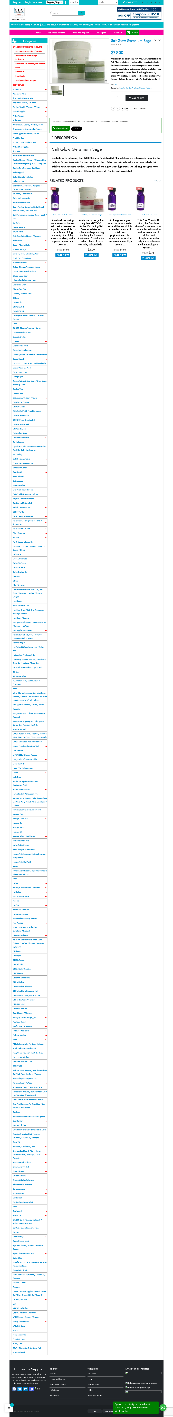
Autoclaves (16, 151)
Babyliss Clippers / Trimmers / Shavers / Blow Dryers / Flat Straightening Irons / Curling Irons (29, 162)
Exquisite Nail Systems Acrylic (23, 498)
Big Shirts (16, 223)
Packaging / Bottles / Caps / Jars (24, 1017)
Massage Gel (17, 823)
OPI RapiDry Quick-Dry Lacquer (24, 1000)
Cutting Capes (18, 376)
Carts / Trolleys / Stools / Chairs (24, 271)
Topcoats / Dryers (19, 1282)
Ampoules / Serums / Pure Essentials (28, 51)
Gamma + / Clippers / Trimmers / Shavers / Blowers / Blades (29, 548)
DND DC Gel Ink (19, 406)
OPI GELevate (18, 973)
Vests (14, 1304)
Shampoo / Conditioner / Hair (24, 1146)
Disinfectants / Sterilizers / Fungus (25, 398)
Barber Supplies (18, 181)
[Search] (81, 13)
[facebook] (14, 1389)
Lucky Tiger (17, 777)
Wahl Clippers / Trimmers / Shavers (26, 1317)
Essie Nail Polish (19, 485)
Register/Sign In (54, 2)
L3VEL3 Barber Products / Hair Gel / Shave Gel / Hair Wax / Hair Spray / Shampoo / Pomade (30, 735)
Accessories (17, 89)
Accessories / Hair (19, 94)
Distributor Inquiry (95, 1395)
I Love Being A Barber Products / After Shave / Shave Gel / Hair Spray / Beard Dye (29, 661)
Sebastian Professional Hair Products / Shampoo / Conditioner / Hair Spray (26, 1136)
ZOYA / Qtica (18, 1343)
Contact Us (117, 32)
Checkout (92, 1374)
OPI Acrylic (17, 955)
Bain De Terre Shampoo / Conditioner (26, 168)
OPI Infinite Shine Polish (21, 977)
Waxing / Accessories (21, 1321)
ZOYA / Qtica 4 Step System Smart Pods (27, 1348)
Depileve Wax (18, 389)
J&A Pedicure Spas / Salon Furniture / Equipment (26, 682)
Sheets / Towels (18, 1171)
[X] (147, 2)
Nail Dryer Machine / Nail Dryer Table (26, 887)
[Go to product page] (91, 199)
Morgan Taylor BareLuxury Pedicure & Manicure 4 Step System (29, 856)
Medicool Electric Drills (21, 840)
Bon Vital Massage (19, 249)
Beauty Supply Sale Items (21, 202)
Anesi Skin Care (18, 138)
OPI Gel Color (18, 964)
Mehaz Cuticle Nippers (21, 845)
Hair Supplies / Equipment (22, 630)
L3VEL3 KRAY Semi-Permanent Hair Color (27, 741)
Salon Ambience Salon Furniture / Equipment (29, 1116)
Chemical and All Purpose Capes (24, 280)
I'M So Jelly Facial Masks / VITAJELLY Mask (27, 667)
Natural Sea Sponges (20, 914)
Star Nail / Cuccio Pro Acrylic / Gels (26, 1228)
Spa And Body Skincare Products (140, 88)
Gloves (15, 581)
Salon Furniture (18, 1121)
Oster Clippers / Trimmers (22, 1013)
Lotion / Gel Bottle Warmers (23, 768)
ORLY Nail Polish (19, 1004)
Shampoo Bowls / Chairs (22, 1162)
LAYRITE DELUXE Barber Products (25, 755)
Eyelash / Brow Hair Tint (21, 507)
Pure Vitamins (20, 76)
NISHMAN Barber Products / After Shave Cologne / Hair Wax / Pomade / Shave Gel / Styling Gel (29, 943)
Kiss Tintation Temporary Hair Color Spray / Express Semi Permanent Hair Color (28, 723)
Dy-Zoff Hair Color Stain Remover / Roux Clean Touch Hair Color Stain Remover (29, 448)
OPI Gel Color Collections (22, 969)
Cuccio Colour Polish (20, 345)
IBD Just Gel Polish (19, 676)
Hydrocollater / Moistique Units (24, 655)
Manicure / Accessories (21, 789)
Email (127, 109)
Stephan (15, 1232)
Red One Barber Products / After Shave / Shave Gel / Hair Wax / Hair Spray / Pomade (29, 1072)
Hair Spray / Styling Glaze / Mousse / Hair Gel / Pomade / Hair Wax (29, 624)
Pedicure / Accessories (21, 1030)
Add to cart (138, 98)
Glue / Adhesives (19, 585)
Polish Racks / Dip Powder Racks (24, 1048)
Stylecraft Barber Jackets (21, 1241)
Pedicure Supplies (19, 1035)
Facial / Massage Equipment (23, 516)
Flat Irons (16, 537)
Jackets (15, 688)
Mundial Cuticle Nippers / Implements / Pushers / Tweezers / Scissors (30, 872)
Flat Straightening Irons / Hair (23, 542)
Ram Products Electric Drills (22, 1061)
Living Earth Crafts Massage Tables (25, 759)
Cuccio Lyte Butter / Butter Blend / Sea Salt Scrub (30, 354)
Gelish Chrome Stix (19, 558)
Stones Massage (18, 1236)
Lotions (15, 772)
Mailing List (101, 32)
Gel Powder (17, 554)
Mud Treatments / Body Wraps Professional (26, 57)
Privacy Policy (94, 1384)
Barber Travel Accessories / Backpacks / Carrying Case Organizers (27, 187)
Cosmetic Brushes (19, 337)
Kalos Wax (16, 709)
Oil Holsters (17, 951)
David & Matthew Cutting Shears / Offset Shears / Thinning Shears (29, 383)
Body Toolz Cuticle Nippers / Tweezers (26, 236)
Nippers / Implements (20, 935)
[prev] (155, 40)
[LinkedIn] (155, 2)
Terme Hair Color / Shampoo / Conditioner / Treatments (29, 1276)
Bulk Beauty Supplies (20, 262)
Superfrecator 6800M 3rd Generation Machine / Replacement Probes (30, 1264)
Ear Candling (17, 454)
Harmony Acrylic (19, 642)
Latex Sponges (18, 750)
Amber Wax (17, 120)
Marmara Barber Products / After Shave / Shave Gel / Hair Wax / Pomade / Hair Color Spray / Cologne (30, 802)
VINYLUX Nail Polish (20, 1308)
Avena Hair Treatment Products (23, 155)
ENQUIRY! (77, 129)
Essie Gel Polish (18, 476)
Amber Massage (18, 116)
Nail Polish (17, 892)
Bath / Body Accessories (21, 198)
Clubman (16, 298)
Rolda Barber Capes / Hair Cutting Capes (27, 1087)
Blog (90, 1390)
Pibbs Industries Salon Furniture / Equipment (28, 1044)
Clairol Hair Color (19, 284)
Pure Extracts (19, 71)
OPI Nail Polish (18, 982)
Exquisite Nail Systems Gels (22, 503)
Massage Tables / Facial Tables (24, 836)
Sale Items (16, 1112)
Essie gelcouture (18, 481)
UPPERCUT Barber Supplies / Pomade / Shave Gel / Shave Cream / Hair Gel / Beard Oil (29, 1293)
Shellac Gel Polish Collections (23, 1180)
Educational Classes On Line (23, 463)
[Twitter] (19, 1389)
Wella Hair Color (19, 1326)
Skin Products (18, 1198)
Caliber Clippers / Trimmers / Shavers (26, 267)
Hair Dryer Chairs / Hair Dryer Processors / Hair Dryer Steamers (28, 612)
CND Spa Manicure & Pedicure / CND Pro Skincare (28, 317)
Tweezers (16, 1287)
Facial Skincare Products (21, 528)
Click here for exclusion (67, 24)
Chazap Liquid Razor (20, 276)
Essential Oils (17, 472)
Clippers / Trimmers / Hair (22, 293)
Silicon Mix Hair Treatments (22, 1184)
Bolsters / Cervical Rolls (21, 245)
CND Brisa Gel (18, 307)
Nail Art (15, 883)
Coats (15, 323)
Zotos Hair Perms (19, 1339)
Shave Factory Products (21, 1167)
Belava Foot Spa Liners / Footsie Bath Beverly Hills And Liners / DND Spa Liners (28, 209)
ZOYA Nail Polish (19, 1352)
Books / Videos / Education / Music (26, 254)
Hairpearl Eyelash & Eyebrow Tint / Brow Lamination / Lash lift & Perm (27, 636)
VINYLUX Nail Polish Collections (24, 1312)
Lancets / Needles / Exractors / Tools (26, 746)
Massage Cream (18, 814)
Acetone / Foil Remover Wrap (23, 98)
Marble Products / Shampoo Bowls (25, 794)
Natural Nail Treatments (21, 909)
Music (15, 878)
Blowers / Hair (18, 231)
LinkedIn (123, 109)
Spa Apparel (17, 1211)
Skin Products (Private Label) (23, 1202)
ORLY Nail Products (20, 1008)
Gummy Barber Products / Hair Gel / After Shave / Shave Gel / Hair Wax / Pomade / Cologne (28, 593)
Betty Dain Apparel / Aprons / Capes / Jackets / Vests (30, 217)
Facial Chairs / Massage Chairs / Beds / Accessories (27, 522)
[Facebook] (143, 2)
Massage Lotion (18, 827)
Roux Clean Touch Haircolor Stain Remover (28, 1099)
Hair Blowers (17, 601)
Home (38, 32)
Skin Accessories (19, 1189)
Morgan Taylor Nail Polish (22, 862)
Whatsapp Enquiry (62, 128)
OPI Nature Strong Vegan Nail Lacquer (26, 995)
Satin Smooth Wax (19, 1125)
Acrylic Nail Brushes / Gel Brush (24, 102)
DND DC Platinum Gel (21, 424)
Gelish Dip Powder (19, 563)
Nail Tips (16, 905)
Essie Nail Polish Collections (23, 490)
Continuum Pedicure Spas (22, 332)
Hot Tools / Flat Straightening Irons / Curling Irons (28, 649)
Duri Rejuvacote (18, 442)
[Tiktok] (159, 2)
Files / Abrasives (19, 533)
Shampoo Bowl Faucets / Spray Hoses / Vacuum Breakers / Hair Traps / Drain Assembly (27, 1154)
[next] (159, 40)
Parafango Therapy (19, 1022)
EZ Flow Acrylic (18, 512)
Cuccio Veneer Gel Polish (22, 368)
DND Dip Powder (19, 429)
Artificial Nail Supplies (21, 147)
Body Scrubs (123, 88)
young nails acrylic (19, 1335)
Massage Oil (17, 832)
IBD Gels (16, 672)
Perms (15, 1039)
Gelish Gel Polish (19, 567)
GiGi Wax (16, 576)
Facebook (113, 109)
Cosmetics (16, 341)
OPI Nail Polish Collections (22, 986)
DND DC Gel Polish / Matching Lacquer (27, 411)
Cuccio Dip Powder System (22, 350)
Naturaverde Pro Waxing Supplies (25, 918)
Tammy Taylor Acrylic (20, 1270)
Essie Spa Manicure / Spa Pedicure (25, 494)
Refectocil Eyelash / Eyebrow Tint (24, 1078)
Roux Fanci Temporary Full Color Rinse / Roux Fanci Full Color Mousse (29, 1106)
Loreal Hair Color (19, 764)
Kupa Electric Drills (19, 729)
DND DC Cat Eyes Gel (21, 402)
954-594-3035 (131, 2)
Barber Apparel (18, 172)
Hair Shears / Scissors (21, 618)
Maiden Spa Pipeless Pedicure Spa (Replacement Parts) (25, 783)
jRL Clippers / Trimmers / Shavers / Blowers (28, 704)
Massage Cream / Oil (20, 818)
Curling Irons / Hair (20, 372)
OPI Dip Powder (19, 960)
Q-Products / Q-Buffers (21, 1057)
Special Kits (17, 1215)
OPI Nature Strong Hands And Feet (25, 991)
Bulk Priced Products (56, 32)
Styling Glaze (17, 1258)
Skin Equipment (18, 1193)
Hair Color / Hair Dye (20, 605)
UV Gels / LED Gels (20, 1299)
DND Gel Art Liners (20, 433)
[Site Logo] (19, 13)
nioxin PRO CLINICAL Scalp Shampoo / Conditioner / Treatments (27, 929)
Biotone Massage (19, 227)
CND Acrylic (17, 302)
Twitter (118, 109)
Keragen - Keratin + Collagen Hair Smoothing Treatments (29, 715)
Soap (15, 1206)
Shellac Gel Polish (19, 1175)
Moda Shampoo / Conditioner (23, 849)
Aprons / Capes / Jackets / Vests (24, 142)
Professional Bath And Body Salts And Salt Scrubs (30, 65)
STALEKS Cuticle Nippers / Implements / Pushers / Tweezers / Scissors (27, 1222)
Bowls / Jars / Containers (22, 258)
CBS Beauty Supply (27, 1369)
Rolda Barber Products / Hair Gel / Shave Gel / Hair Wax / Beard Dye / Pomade (30, 1093)
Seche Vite (16, 1142)
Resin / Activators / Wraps (22, 1083)
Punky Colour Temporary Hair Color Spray (28, 1053)
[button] (155, 180)
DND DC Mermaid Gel (21, 415)
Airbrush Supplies (19, 111)
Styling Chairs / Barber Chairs (23, 1253)
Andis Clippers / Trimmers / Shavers (26, 133)
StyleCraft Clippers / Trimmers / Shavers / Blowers (28, 1247)
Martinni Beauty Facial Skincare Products (27, 810)
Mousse (15, 866)
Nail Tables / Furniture (20, 896)
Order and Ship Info (80, 32)
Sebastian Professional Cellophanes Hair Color (29, 1129)
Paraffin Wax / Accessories (22, 1026)
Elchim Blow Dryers (20, 467)
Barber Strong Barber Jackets (23, 177)
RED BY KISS (17, 1066)
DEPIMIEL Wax (18, 393)
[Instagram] (151, 2)
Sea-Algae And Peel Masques (25, 80)
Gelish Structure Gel (20, 572)
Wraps (15, 1330)
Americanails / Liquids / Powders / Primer (28, 124)
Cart (90, 1379)
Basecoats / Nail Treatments (22, 193)
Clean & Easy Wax (19, 289)
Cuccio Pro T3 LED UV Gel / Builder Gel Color (29, 363)
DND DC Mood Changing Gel (24, 420)
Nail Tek (16, 901)
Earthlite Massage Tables (21, 459)
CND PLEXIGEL (18, 311)
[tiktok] (37, 1389)
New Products (18, 923)
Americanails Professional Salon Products (27, 129)
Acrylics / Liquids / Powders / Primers (26, 107)
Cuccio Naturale (18, 359)
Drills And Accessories (21, 437)
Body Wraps (17, 240)
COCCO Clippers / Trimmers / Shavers (27, 328)
